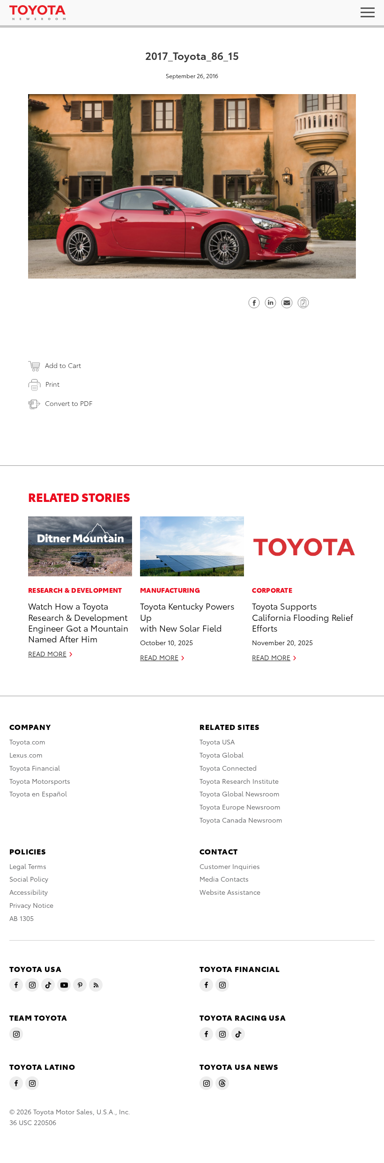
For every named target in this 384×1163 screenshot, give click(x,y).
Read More (47, 653)
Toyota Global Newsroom (239, 793)
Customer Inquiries (229, 866)
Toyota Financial (34, 768)
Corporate (272, 590)
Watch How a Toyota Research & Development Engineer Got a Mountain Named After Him (78, 622)
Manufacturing (170, 590)
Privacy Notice (31, 905)
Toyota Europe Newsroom (240, 806)
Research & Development (75, 590)
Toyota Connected (228, 768)
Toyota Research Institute (239, 781)
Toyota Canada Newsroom (240, 819)
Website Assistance (229, 892)
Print (52, 384)
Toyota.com (27, 741)
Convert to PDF (68, 403)
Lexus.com (26, 754)
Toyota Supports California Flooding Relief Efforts (302, 616)
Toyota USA (217, 741)
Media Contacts (224, 878)
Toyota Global (221, 754)
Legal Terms (27, 866)
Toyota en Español (38, 793)
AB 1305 (21, 918)
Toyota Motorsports (39, 781)
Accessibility (28, 892)
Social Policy (28, 878)
